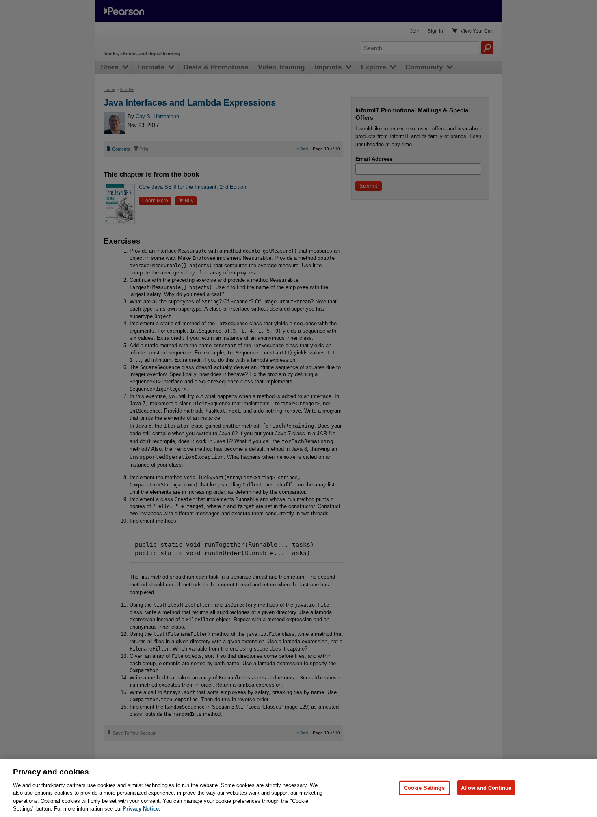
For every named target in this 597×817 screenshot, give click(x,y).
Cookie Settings (424, 788)
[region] (298, 788)
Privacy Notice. (141, 809)
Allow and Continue (486, 788)
